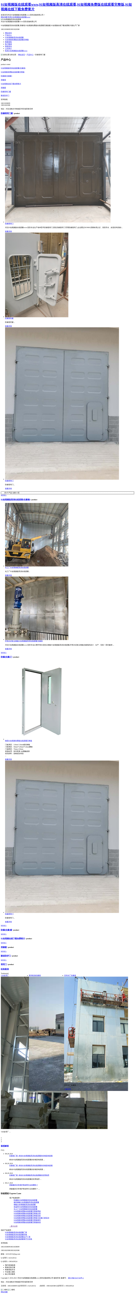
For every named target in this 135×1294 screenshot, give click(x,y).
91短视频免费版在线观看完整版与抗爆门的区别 (31, 1218)
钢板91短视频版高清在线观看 (25, 1204)
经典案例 (5, 969)
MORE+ (4, 495)
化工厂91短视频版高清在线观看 (17, 567)
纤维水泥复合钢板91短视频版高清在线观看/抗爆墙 (24, 641)
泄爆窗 (3, 88)
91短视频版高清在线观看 (14, 37)
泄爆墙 (3, 80)
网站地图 (4, 17)
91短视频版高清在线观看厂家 (16, 1232)
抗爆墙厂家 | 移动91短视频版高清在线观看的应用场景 (29, 1175)
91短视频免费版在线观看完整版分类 (27, 1213)
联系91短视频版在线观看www (19, 17)
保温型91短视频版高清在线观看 (25, 1207)
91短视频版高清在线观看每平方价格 (18, 1239)
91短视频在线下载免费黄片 (11, 84)
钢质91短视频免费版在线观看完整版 (18, 741)
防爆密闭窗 (9, 318)
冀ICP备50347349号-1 (76, 1278)
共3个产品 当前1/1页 (12, 493)
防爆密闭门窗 (6, 91)
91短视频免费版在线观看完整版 (17, 40)
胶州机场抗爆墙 (35, 975)
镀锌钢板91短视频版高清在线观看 (26, 1202)
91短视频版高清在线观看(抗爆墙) (13, 68)
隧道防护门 (5, 95)
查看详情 (8, 231)
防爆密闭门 (9, 223)
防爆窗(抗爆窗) (6, 76)
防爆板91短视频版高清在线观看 (25, 1200)
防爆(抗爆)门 (6, 657)
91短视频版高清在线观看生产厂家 (17, 1237)
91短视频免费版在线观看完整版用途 (27, 1211)
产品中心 (8, 35)
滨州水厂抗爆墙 (70, 975)
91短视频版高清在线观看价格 (16, 1234)
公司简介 (8, 48)
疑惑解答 (5, 1146)
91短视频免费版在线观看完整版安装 (27, 1216)
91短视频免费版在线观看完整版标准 (27, 1222)
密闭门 (4, 964)
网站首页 (8, 33)
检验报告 (8, 42)
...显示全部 (13, 1226)
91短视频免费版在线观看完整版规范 (27, 1220)
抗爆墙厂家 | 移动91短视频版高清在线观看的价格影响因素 (31, 1156)
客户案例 (8, 44)
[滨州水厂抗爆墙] (99, 1082)
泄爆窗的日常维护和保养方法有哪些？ (23, 1185)
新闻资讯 (8, 46)
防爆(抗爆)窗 (6, 930)
